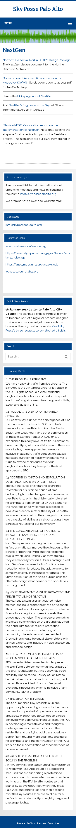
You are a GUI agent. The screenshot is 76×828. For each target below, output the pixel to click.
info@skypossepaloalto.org (38, 194)
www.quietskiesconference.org (26, 246)
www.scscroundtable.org (22, 271)
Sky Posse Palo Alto (38, 9)
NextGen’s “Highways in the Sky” (29, 105)
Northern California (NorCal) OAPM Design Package (36, 60)
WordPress (36, 823)
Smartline (53, 823)
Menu (8, 23)
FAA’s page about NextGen (35, 96)
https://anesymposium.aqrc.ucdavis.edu (32, 264)
